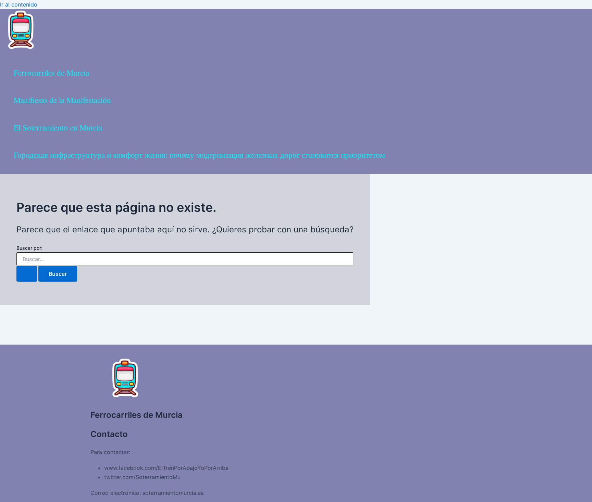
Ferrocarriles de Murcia (51, 72)
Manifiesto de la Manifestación (62, 100)
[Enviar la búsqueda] (26, 274)
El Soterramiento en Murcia (58, 127)
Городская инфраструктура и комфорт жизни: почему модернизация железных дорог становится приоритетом (199, 155)
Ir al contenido (18, 4)
